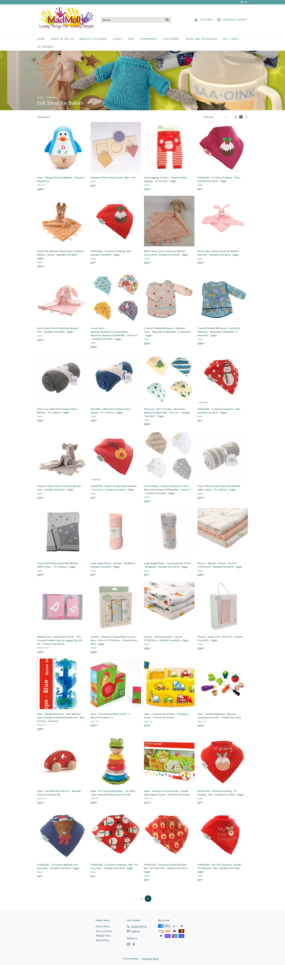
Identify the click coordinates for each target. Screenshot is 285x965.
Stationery (171, 39)
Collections (51, 97)
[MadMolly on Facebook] (133, 944)
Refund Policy (103, 940)
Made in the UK (62, 39)
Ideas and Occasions (201, 39)
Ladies (117, 39)
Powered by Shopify (150, 959)
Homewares (148, 39)
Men (131, 39)
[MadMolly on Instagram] (128, 944)
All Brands (45, 47)
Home (41, 39)
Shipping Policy (103, 935)
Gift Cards (231, 39)
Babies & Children (93, 39)
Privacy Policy (103, 926)
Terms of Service (104, 931)
